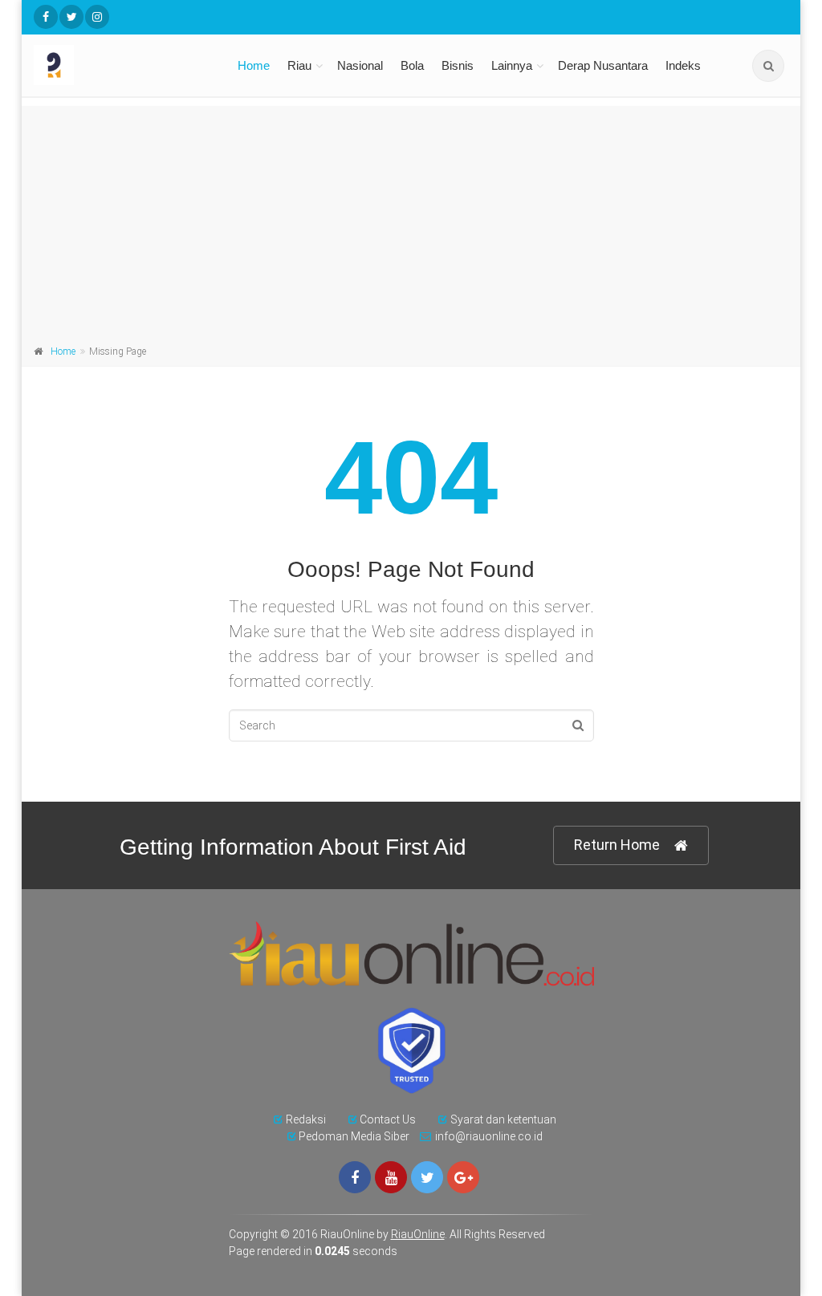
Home (254, 65)
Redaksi (306, 1119)
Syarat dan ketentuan (503, 1119)
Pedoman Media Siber (354, 1136)
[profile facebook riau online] (46, 17)
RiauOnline (418, 1234)
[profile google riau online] (463, 1177)
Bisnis (458, 65)
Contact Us (388, 1119)
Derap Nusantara (603, 65)
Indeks (683, 65)
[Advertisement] (411, 218)
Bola (412, 65)
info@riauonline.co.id (489, 1136)
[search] (768, 66)
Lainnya (511, 65)
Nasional (360, 65)
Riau (299, 65)
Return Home (617, 844)
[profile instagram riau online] (97, 17)
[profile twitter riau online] (71, 17)
